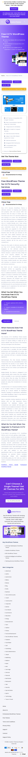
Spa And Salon (9, 690)
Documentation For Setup (14, 174)
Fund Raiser (8, 642)
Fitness (7, 630)
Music (6, 663)
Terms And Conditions (9, 721)
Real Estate (8, 678)
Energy (7, 618)
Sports (7, 693)
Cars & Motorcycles (10, 595)
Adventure (8, 571)
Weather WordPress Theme (12, 550)
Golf (6, 645)
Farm (6, 624)
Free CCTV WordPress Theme (14, 75)
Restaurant (8, 681)
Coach (7, 598)
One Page (7, 669)
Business (7, 592)
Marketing (7, 657)
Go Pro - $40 (6, 85)
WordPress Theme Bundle (9, 464)
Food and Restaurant (10, 633)
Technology (8, 696)
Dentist (7, 606)
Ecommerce (8, 612)
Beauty (7, 583)
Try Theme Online (6, 81)
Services (7, 672)
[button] (2, 21)
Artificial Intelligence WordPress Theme (13, 557)
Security (7, 687)
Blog (6, 586)
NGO (6, 666)
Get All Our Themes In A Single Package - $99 (14, 168)
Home (3, 75)
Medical (7, 660)
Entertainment (9, 621)
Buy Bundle (14, 8)
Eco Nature (8, 609)
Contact (5, 733)
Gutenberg (8, 648)
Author (7, 574)
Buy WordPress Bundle (14, 501)
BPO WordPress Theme (11, 553)
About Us (5, 710)
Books (6, 589)
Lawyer (7, 654)
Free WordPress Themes (11, 636)
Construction (8, 600)
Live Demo (17, 81)
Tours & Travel (9, 699)
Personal (7, 675)
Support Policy (7, 737)
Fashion (7, 627)
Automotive (8, 577)
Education (8, 615)
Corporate (8, 603)
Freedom (7, 639)
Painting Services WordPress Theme (14, 561)
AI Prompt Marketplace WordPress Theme (14, 546)
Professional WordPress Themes (12, 714)
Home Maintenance (10, 651)
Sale (6, 684)
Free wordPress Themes (15, 151)
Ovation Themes (13, 742)
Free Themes (6, 718)
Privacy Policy (6, 725)
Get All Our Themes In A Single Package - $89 (14, 89)
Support (5, 729)
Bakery (7, 580)
